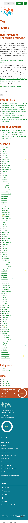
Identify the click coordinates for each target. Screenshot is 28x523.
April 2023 (4, 228)
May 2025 (4, 178)
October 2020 (5, 289)
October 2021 (5, 265)
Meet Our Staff (5, 458)
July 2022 (4, 246)
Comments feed (5, 383)
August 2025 (4, 171)
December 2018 (5, 334)
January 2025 (5, 186)
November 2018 (5, 336)
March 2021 (4, 279)
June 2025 (4, 175)
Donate (19, 3)
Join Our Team (5, 452)
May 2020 (4, 299)
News (3, 369)
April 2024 (4, 204)
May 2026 (4, 153)
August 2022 (4, 244)
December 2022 (5, 236)
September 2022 (6, 242)
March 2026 (4, 157)
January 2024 (5, 210)
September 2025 (6, 169)
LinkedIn (6, 494)
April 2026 (4, 155)
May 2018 (4, 348)
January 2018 (5, 356)
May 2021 (4, 275)
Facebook (6, 487)
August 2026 (4, 147)
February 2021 (5, 281)
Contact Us (4, 445)
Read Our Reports (6, 465)
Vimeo (5, 501)
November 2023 (5, 214)
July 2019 (4, 319)
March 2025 (4, 182)
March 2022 (4, 254)
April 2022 (4, 252)
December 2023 (5, 212)
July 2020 (4, 295)
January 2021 (5, 283)
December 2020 (5, 285)
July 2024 (4, 198)
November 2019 (5, 311)
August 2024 (4, 196)
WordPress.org (5, 385)
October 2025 (5, 167)
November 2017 (5, 360)
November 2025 (5, 165)
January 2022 (5, 259)
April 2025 (4, 180)
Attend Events (5, 442)
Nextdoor (6, 498)
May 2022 (4, 250)
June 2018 (4, 346)
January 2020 (5, 307)
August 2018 (4, 342)
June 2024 (4, 200)
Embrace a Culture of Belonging (10, 449)
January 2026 (5, 161)
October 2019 (5, 313)
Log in (3, 379)
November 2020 (5, 287)
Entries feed (4, 381)
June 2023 (4, 224)
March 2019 (4, 327)
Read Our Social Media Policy (9, 505)
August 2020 (4, 293)
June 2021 (4, 273)
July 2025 (4, 173)
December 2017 (5, 358)
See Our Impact (5, 472)
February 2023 (5, 232)
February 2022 (5, 257)
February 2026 (5, 159)
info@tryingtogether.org (7, 417)
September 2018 (6, 340)
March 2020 (4, 303)
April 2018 (4, 350)
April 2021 (4, 277)
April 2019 (4, 325)
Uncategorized (5, 371)
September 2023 (6, 218)
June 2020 (4, 297)
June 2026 (4, 151)
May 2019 (4, 323)
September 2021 (6, 267)
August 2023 (4, 220)
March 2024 (4, 206)
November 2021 (5, 263)
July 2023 (4, 222)
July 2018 (4, 344)
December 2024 (5, 188)
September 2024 (6, 194)
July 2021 (4, 271)
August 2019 (4, 317)
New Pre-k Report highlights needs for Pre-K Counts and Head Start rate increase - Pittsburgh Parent (13, 132)
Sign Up (22, 393)
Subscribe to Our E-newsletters (10, 475)
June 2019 (4, 321)
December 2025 (5, 163)
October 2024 (5, 192)
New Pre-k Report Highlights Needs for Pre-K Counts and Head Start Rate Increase (13, 136)
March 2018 (4, 352)
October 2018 (5, 338)
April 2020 (4, 301)
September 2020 (6, 291)
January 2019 (5, 331)
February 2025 (5, 184)
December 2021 (5, 261)
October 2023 (5, 216)
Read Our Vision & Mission (8, 468)
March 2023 (4, 230)
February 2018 (5, 354)
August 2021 (4, 269)
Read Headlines (5, 462)
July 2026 (4, 149)
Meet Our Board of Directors (9, 455)
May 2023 (4, 226)
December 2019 (5, 309)
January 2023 (5, 234)
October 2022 (5, 240)
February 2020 (5, 305)
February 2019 (5, 329)
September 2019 (6, 315)
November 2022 (5, 238)
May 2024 (4, 202)
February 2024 (5, 208)
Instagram (7, 491)
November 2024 (5, 190)
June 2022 (4, 248)
